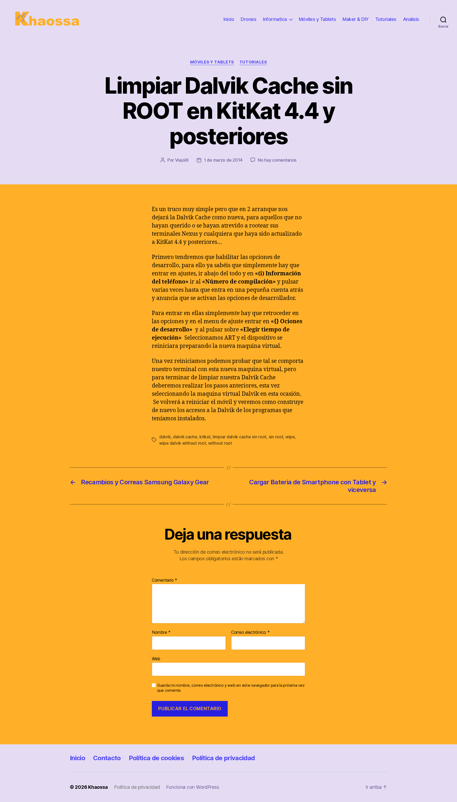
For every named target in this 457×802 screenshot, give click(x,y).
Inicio (228, 19)
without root (220, 443)
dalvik (165, 436)
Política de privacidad (223, 758)
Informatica (275, 19)
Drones (248, 19)
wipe (290, 436)
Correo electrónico (250, 632)
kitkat (204, 436)
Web (156, 658)
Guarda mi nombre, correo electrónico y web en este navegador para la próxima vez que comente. (230, 688)
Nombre (161, 632)
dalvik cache (185, 436)
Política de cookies (156, 758)
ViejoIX (182, 160)
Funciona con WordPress (192, 787)
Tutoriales (385, 19)
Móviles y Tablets (317, 19)
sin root (276, 436)
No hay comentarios (277, 160)
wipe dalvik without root (182, 443)
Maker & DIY (355, 19)
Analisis (411, 19)
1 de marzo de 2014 (223, 160)
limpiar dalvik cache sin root (239, 436)
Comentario (164, 580)
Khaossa (98, 787)
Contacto (107, 758)
